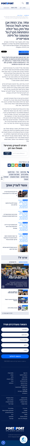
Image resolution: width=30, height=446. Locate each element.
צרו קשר (25, 373)
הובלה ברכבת (10, 400)
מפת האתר (24, 377)
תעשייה (25, 410)
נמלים (12, 375)
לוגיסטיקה (11, 416)
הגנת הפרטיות (24, 385)
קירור (12, 381)
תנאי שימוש (24, 379)
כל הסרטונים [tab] (12, 262)
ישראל (26, 179)
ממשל (25, 414)
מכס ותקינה (24, 412)
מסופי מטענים (10, 379)
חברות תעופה (24, 398)
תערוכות (11, 418)
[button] (3, 442)
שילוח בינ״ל (10, 408)
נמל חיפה (23, 172)
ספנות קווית (10, 373)
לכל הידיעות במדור (7, 313)
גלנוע (12, 377)
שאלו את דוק (7, 153)
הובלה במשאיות (9, 398)
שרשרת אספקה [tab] (23, 262)
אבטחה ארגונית (23, 416)
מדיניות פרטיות (23, 381)
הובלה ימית (19, 15)
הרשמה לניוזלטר (15, 356)
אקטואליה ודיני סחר (22, 418)
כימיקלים (11, 383)
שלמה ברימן (24, 174)
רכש (12, 414)
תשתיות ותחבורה (9, 402)
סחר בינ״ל (25, 408)
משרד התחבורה (14, 177)
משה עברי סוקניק (14, 174)
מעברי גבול (10, 404)
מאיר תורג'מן (24, 177)
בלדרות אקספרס (23, 400)
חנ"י (17, 172)
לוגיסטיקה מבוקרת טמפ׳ (7, 410)
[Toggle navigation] (28, 3)
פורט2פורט (26, 15)
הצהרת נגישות (24, 383)
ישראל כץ (5, 177)
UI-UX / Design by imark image (15, 437)
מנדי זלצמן (11, 172)
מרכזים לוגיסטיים (9, 412)
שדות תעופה (24, 404)
